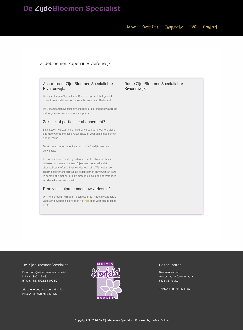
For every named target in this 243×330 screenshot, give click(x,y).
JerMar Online (159, 320)
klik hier (58, 289)
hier (87, 200)
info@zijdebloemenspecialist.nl (50, 272)
